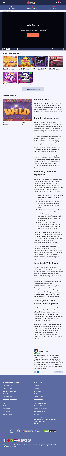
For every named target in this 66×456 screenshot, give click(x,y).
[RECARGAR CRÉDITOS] (8, 49)
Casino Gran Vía (7, 388)
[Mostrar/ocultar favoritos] (61, 2)
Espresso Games (7, 414)
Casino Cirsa (6, 394)
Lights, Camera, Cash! (39, 68)
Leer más (58, 371)
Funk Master (6, 84)
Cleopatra (37, 388)
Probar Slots (11, 8)
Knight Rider (52, 68)
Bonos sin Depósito (32, 8)
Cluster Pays (38, 332)
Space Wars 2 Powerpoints (26, 84)
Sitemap (36, 414)
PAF (4, 403)
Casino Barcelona (8, 385)
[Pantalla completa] (4, 49)
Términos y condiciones (40, 408)
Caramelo (36, 385)
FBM (4, 406)
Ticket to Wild (7, 68)
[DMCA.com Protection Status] (50, 431)
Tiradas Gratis (54, 8)
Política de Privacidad (40, 406)
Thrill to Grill (21, 68)
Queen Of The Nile (39, 396)
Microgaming (6, 408)
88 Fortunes (37, 394)
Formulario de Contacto (40, 403)
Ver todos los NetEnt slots (33, 89)
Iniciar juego (33, 35)
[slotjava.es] (31, 2)
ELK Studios (6, 411)
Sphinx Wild (37, 391)
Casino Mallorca (7, 396)
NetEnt (33, 27)
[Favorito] (17, 49)
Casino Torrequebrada (9, 391)
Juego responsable (39, 411)
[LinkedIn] (38, 372)
